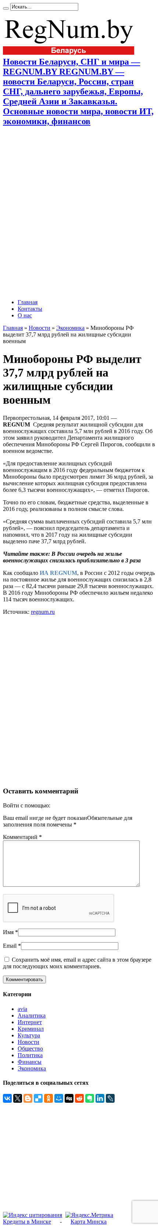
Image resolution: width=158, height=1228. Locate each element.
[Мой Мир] (58, 1098)
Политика (30, 1055)
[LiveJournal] (110, 1098)
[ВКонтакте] (7, 1098)
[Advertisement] (79, 213)
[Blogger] (28, 1098)
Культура (29, 1035)
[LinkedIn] (100, 1098)
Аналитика (32, 1015)
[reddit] (79, 1098)
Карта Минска (89, 1221)
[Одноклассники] (48, 1098)
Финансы (30, 1062)
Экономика (70, 328)
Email (10, 946)
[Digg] (69, 1098)
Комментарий (22, 837)
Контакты (30, 309)
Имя (8, 932)
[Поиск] (6, 8)
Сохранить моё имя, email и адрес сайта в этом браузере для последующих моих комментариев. (77, 963)
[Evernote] (89, 1098)
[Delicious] (38, 1098)
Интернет (30, 1022)
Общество (30, 1048)
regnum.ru (43, 612)
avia (22, 1009)
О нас (25, 315)
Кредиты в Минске (27, 1221)
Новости (39, 328)
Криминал (31, 1029)
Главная (27, 302)
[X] (17, 1098)
